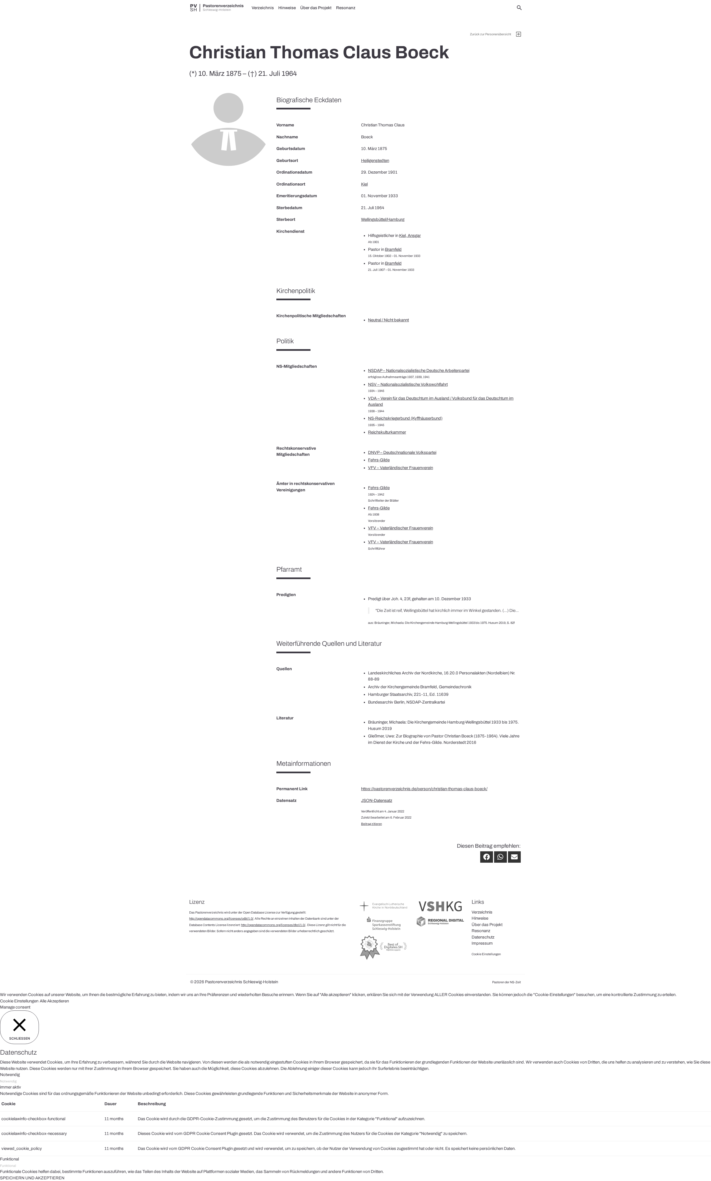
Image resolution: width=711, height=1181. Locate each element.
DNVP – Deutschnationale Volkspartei (402, 452)
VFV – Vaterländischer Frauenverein (400, 468)
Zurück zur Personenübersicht (490, 34)
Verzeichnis (263, 8)
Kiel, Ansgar (410, 235)
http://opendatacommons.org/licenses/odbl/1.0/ (221, 918)
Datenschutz (483, 937)
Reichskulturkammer (387, 432)
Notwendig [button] (10, 1074)
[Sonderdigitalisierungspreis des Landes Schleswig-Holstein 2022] (384, 959)
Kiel (364, 184)
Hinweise (287, 8)
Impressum (482, 943)
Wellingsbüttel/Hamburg (382, 219)
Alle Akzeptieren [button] (54, 1001)
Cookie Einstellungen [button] (19, 1001)
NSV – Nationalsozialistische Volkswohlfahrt (408, 384)
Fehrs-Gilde (379, 460)
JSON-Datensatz (376, 800)
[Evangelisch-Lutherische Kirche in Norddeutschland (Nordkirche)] (384, 912)
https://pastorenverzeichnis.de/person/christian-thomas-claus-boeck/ (424, 789)
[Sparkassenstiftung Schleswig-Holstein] (384, 930)
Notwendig (8, 1081)
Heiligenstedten (375, 160)
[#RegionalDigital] (440, 926)
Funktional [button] (9, 1159)
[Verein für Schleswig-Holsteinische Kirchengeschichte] (440, 912)
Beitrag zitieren (371, 823)
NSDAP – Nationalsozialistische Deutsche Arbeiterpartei (418, 370)
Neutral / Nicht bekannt (388, 320)
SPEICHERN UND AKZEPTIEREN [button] (32, 1178)
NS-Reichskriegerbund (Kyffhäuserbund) (405, 418)
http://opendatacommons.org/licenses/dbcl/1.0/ (273, 925)
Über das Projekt (316, 8)
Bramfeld (393, 249)
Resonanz (346, 8)
